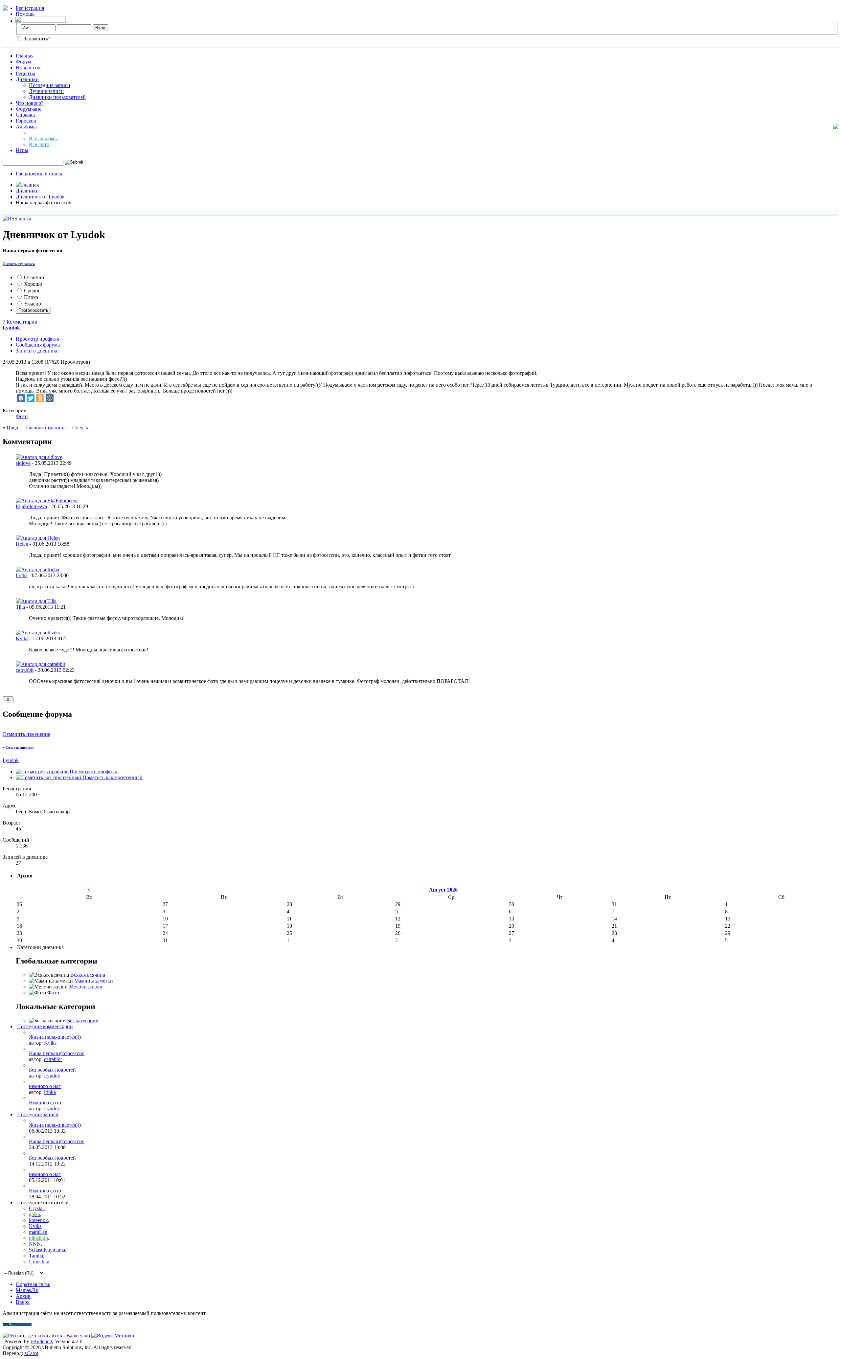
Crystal (36, 1208)
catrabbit (25, 670)
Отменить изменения (26, 734)
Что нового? (29, 103)
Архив (23, 1296)
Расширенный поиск (39, 173)
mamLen (38, 1232)
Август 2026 (443, 890)
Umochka (39, 1261)
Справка (25, 115)
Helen (22, 544)
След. (78, 427)
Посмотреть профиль (92, 771)
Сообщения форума (38, 345)
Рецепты (25, 73)
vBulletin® (42, 1341)
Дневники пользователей (57, 97)
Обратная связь (33, 1284)
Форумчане (28, 109)
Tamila (36, 1255)
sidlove (23, 463)
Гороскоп (26, 121)
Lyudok (11, 760)
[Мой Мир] (50, 398)
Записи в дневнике (37, 350)
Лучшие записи (46, 91)
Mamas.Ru (27, 1290)
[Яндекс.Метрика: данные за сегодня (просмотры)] (112, 1336)
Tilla (20, 607)
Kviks (22, 638)
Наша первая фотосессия (56, 1053)
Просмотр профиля (37, 339)
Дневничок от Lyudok (40, 196)
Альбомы (26, 126)
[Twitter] (30, 398)
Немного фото (45, 1102)
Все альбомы (43, 138)
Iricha (22, 575)
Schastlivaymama (47, 1250)
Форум (23, 61)
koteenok (38, 1220)
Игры (22, 150)
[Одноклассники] (40, 398)
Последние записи (49, 85)
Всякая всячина (87, 975)
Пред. (13, 427)
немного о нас (45, 1086)
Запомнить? (36, 38)
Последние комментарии (45, 1026)
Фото (22, 416)
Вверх (23, 1302)
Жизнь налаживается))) (55, 1037)
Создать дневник (18, 747)
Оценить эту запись (19, 264)
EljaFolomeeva (31, 506)
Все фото (39, 144)
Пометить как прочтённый (112, 777)
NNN (35, 1244)
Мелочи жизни (85, 986)
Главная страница (46, 427)
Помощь (25, 14)
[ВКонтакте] (21, 398)
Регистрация (30, 8)
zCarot (31, 1353)
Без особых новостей (52, 1070)
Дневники (27, 79)
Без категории (83, 1020)
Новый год (28, 67)
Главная (25, 55)
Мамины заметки (93, 981)
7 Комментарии (20, 322)
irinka (50, 1092)
